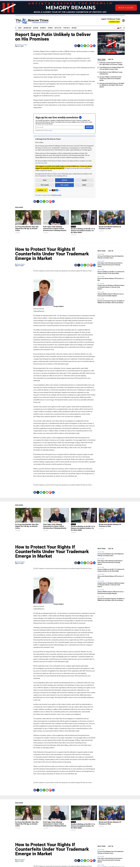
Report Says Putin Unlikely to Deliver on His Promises (53, 37)
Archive (74, 28)
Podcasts (66, 28)
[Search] (124, 28)
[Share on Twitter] (78, 45)
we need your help (41, 163)
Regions (35, 28)
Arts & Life (58, 28)
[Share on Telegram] (81, 45)
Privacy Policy (49, 130)
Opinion (50, 28)
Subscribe (89, 127)
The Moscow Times (22, 45)
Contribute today (114, 21)
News (19, 28)
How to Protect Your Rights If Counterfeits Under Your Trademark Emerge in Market (52, 254)
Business (43, 28)
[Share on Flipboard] (91, 45)
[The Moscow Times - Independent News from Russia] (31, 20)
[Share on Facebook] (75, 45)
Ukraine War (27, 28)
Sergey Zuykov (21, 264)
